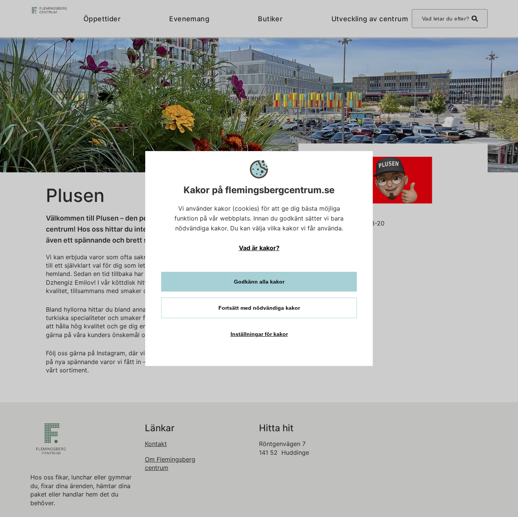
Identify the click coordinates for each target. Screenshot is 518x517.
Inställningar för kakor (259, 334)
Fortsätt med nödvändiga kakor (259, 308)
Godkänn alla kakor (259, 282)
